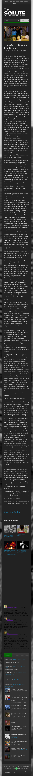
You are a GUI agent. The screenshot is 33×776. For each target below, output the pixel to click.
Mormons (18, 503)
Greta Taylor (24, 749)
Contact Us (7, 772)
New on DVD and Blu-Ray (18, 748)
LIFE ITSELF (16, 679)
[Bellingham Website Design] (16, 768)
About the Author (12, 512)
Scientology (10, 505)
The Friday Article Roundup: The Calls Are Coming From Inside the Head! (9, 536)
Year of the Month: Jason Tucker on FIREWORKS (22, 551)
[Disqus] (16, 581)
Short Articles (7, 52)
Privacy (24, 771)
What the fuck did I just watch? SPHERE (19, 706)
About (18, 771)
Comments (8, 655)
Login (13, 772)
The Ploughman (16, 730)
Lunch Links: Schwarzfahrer (18, 734)
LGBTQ (5, 503)
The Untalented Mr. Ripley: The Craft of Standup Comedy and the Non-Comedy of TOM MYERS (19, 698)
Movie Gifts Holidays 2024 (18, 755)
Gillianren (12, 50)
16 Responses (16, 52)
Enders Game (25, 501)
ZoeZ (22, 744)
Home (10, 1)
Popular (16, 655)
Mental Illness (11, 503)
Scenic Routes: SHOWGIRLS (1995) (18, 721)
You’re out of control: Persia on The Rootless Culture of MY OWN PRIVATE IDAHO (10, 552)
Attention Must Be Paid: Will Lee (18, 714)
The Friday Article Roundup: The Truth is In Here (18, 727)
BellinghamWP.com (23, 768)
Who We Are (12, 771)
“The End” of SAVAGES (17, 689)
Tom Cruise (17, 505)
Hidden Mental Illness (21, 534)
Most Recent (25, 655)
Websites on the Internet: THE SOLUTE (19, 742)
